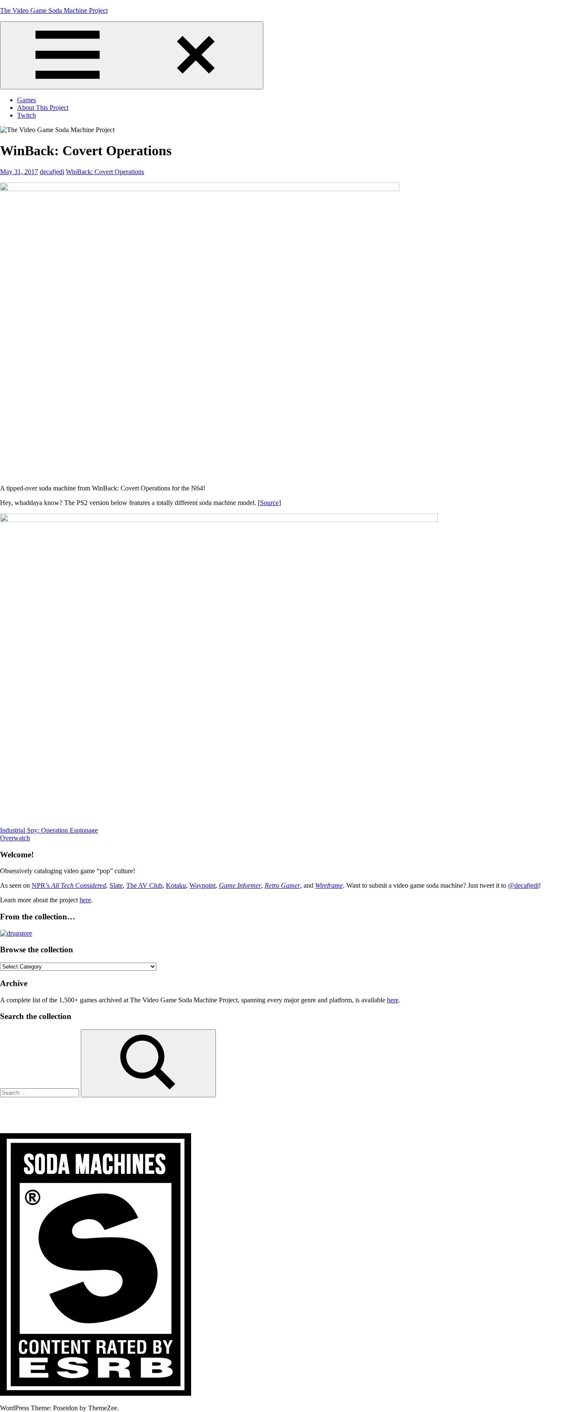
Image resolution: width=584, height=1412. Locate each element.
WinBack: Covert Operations (105, 171)
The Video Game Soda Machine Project (54, 10)
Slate (116, 885)
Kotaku (176, 885)
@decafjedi (523, 885)
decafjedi (52, 171)
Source (269, 502)
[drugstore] (16, 933)
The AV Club (144, 885)
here (85, 900)
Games (26, 99)
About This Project (42, 107)
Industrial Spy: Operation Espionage (49, 830)
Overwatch (15, 838)
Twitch (26, 115)
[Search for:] (40, 1092)
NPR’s (69, 885)
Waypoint (202, 885)
